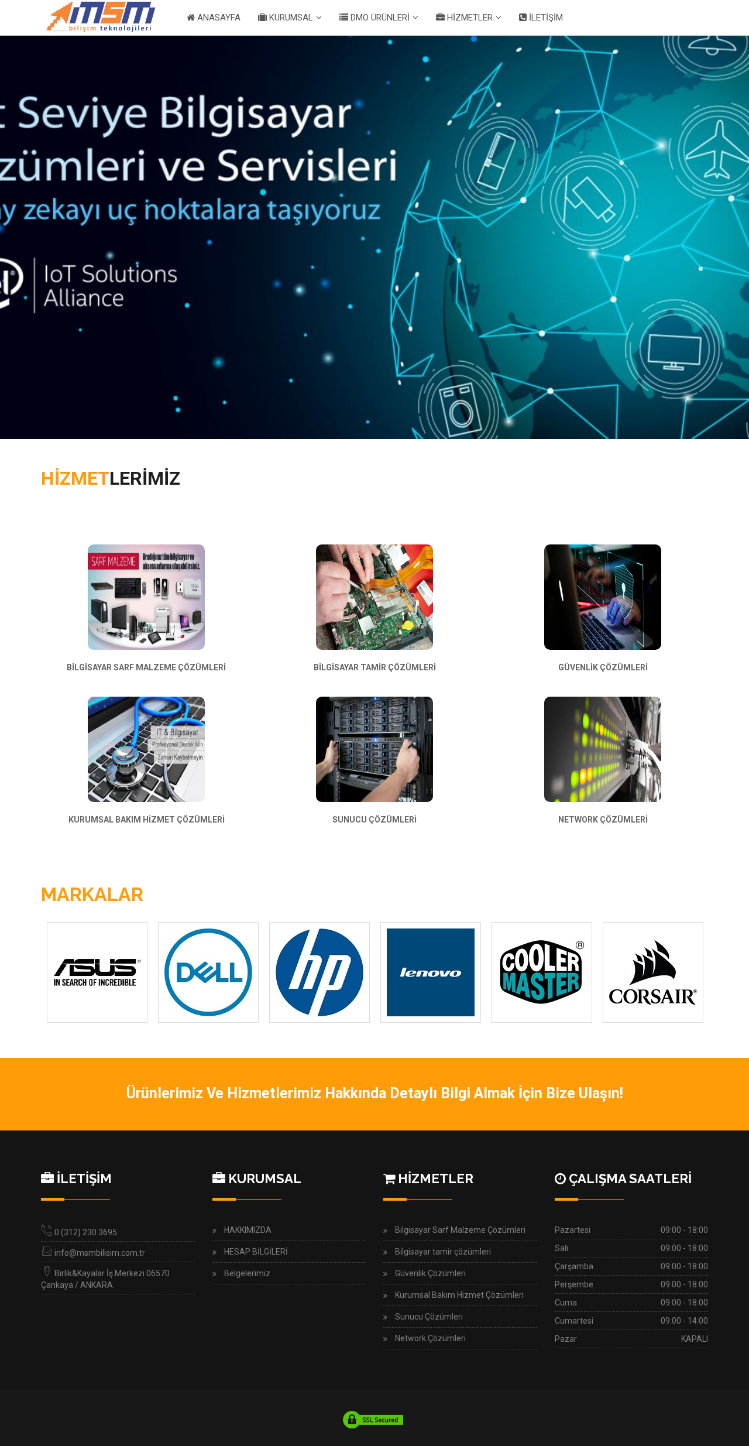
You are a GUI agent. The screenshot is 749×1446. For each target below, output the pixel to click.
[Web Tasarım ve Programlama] (373, 1419)
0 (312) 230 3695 (85, 1232)
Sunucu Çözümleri (429, 1316)
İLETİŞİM (545, 17)
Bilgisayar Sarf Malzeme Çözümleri (460, 1230)
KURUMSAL (290, 17)
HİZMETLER (469, 17)
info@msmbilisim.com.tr (99, 1252)
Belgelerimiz (247, 1273)
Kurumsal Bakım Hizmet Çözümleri (459, 1295)
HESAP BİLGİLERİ (256, 1251)
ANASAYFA (217, 17)
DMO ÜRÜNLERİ (379, 17)
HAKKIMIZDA (248, 1230)
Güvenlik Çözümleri (430, 1273)
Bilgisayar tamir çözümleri (443, 1251)
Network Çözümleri (430, 1338)
